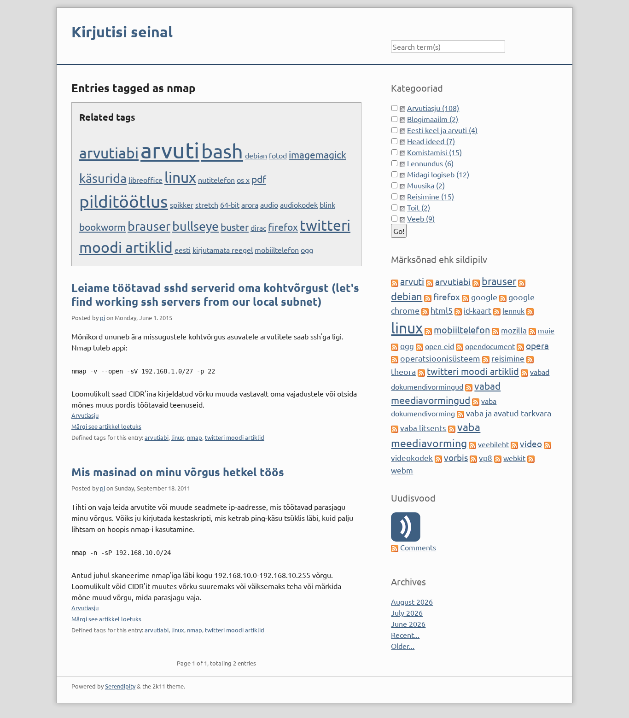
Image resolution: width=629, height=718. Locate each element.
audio (269, 204)
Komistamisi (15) (434, 152)
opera (537, 345)
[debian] (521, 281)
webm (402, 470)
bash (222, 151)
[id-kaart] (458, 310)
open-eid (439, 345)
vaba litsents (423, 427)
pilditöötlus (123, 201)
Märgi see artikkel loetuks (106, 426)
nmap (194, 437)
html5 (442, 310)
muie (546, 330)
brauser (149, 225)
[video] (514, 444)
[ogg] (394, 345)
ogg (307, 249)
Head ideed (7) (431, 141)
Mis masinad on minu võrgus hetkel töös (177, 472)
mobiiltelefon (277, 249)
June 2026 (408, 623)
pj (102, 317)
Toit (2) (418, 207)
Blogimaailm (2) (432, 118)
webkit (514, 457)
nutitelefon (216, 179)
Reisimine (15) (430, 196)
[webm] (531, 457)
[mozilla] (495, 330)
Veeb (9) (421, 218)
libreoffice (145, 179)
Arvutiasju (85, 415)
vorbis (456, 457)
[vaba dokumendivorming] (475, 400)
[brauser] (476, 281)
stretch (206, 204)
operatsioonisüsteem (440, 358)
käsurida (103, 178)
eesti (183, 249)
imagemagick (317, 154)
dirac (258, 227)
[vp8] (473, 457)
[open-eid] (419, 345)
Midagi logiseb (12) (438, 174)
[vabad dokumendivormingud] (524, 371)
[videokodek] (547, 444)
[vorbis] (438, 457)
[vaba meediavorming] (451, 427)
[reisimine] (485, 358)
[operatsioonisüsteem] (394, 358)
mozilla (514, 330)
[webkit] (497, 457)
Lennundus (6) (430, 163)
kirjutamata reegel (222, 249)
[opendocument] (459, 345)
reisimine (507, 358)
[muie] (532, 330)
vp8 (485, 457)
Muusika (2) (426, 185)
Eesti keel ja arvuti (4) (442, 129)
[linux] (530, 310)
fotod (278, 155)
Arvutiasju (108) (433, 107)
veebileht (493, 444)
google (484, 297)
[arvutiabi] (429, 281)
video (531, 443)
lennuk (513, 310)
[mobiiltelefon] (428, 330)
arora (249, 204)
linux (180, 177)
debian (256, 155)
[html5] (425, 310)
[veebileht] (472, 444)
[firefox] (427, 297)
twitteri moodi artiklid (234, 437)
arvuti (169, 150)
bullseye (195, 225)
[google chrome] (503, 297)
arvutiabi (109, 153)
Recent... (405, 634)
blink (327, 204)
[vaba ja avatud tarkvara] (460, 413)
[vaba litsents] (394, 427)
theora (403, 371)
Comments (418, 547)
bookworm (102, 227)
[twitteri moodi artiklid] (421, 371)
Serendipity (120, 686)
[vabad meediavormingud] (468, 386)
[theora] (530, 358)
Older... (402, 645)
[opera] (520, 345)
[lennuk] (497, 310)
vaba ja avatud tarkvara (508, 413)
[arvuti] (394, 281)
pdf (258, 179)
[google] (465, 297)
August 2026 (412, 601)
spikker (181, 204)
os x (243, 179)
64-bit (229, 204)
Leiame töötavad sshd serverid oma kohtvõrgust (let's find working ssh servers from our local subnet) (215, 294)
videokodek (412, 457)
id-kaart (477, 310)
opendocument (490, 345)
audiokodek (299, 204)
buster (235, 227)
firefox (283, 227)
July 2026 (407, 612)
